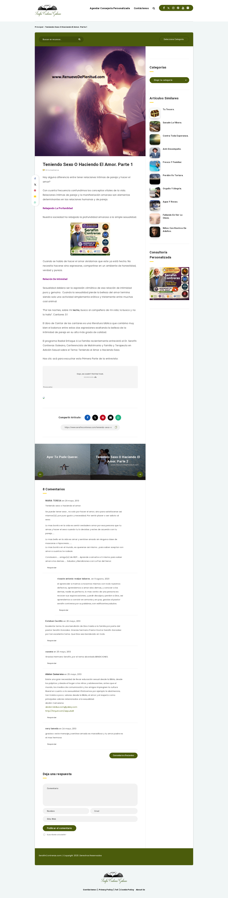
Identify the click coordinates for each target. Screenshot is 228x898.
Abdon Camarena (54, 674)
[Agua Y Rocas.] (155, 205)
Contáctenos (141, 8)
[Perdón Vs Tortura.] (155, 179)
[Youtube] (183, 8)
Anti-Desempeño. (172, 149)
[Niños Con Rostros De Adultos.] (155, 232)
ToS (117, 890)
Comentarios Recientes (123, 755)
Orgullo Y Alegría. (172, 188)
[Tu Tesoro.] (155, 113)
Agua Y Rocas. (170, 201)
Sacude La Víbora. (172, 122)
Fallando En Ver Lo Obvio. (173, 216)
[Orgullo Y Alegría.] (155, 192)
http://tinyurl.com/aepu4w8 (59, 711)
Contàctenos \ (91, 890)
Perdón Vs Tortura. (173, 175)
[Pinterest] (178, 8)
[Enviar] (80, 39)
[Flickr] (188, 8)
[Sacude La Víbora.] (155, 126)
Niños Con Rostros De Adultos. (174, 229)
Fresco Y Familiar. (172, 162)
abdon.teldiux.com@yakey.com (61, 707)
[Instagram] (173, 8)
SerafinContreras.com (50, 855)
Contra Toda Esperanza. (176, 136)
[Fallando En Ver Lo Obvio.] (155, 218)
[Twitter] (168, 8)
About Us (140, 890)
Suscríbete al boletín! (56, 834)
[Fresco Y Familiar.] (155, 166)
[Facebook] (164, 8)
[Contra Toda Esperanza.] (155, 139)
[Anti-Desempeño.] (155, 152)
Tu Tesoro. (169, 109)
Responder (51, 568)
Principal (39, 27)
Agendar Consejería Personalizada (110, 8)
